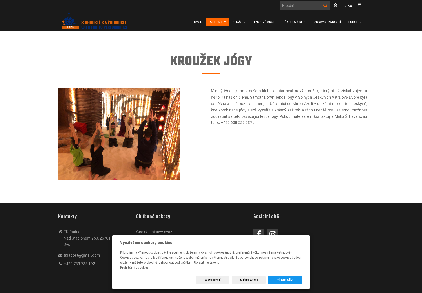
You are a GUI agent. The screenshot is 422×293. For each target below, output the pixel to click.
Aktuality (218, 22)
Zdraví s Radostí (327, 22)
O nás (238, 22)
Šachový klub (296, 22)
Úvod (198, 22)
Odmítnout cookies (249, 280)
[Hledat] (325, 6)
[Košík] (359, 5)
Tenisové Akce (263, 22)
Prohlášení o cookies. (134, 267)
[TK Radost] (94, 20)
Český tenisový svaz (154, 231)
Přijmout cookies (285, 280)
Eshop (353, 22)
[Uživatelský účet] (335, 6)
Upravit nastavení (212, 280)
